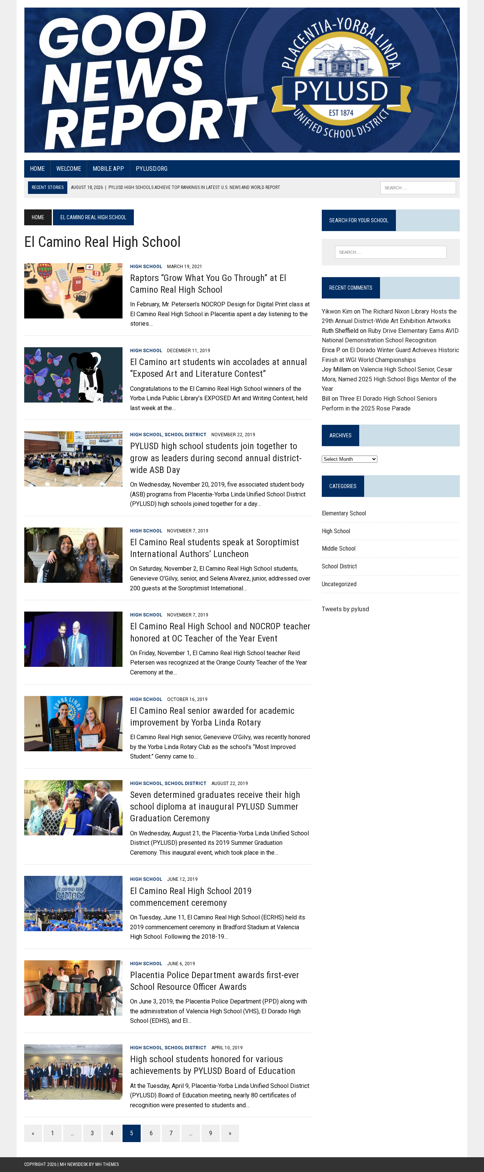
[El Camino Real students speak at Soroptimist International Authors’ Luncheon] (73, 577)
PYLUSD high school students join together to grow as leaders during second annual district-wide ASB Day (216, 458)
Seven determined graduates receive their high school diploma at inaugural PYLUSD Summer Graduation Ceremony (215, 807)
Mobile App (108, 168)
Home (37, 168)
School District (185, 434)
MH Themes (107, 1164)
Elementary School (344, 513)
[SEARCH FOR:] (418, 187)
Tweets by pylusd (345, 609)
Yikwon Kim (337, 311)
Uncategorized (339, 584)
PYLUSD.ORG (152, 168)
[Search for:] (391, 252)
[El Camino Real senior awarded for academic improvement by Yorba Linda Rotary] (73, 746)
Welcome (68, 168)
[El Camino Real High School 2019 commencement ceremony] (73, 926)
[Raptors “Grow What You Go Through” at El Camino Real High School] (73, 313)
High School (146, 266)
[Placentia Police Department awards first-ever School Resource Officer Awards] (73, 1010)
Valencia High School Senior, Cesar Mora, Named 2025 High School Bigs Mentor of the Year (389, 379)
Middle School (338, 548)
